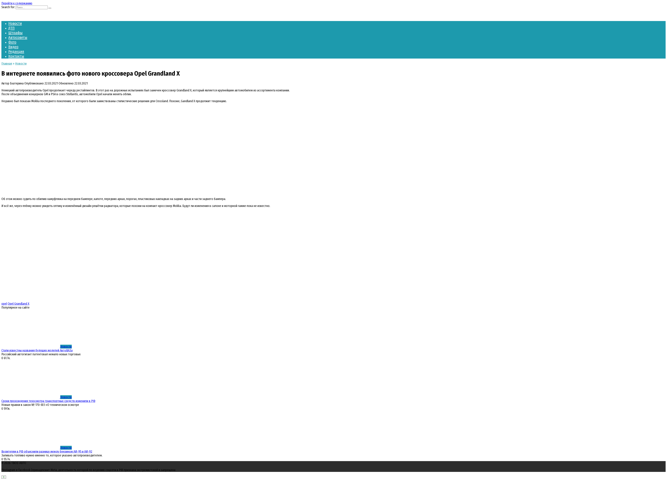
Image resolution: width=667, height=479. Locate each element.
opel (4, 304)
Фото (12, 42)
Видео (13, 46)
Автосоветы (17, 37)
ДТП (11, 28)
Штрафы (15, 32)
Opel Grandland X (18, 304)
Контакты (16, 56)
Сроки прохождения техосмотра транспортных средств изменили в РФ (48, 401)
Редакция (16, 51)
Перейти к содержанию (16, 3)
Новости (15, 23)
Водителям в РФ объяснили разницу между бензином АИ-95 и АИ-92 (46, 451)
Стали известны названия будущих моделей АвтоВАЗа (37, 350)
